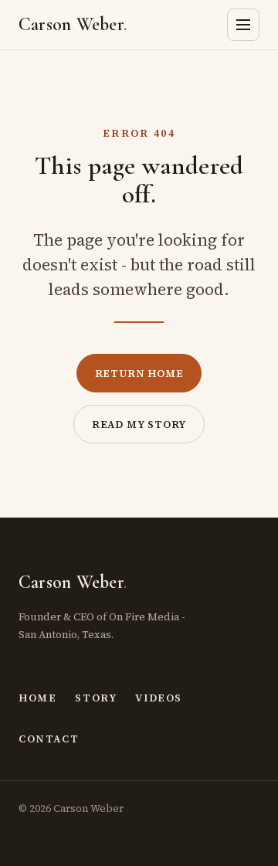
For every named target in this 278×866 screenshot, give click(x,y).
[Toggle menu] (243, 24)
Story (96, 698)
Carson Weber (73, 24)
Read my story (139, 424)
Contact (49, 738)
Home (37, 698)
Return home (139, 373)
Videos (158, 698)
